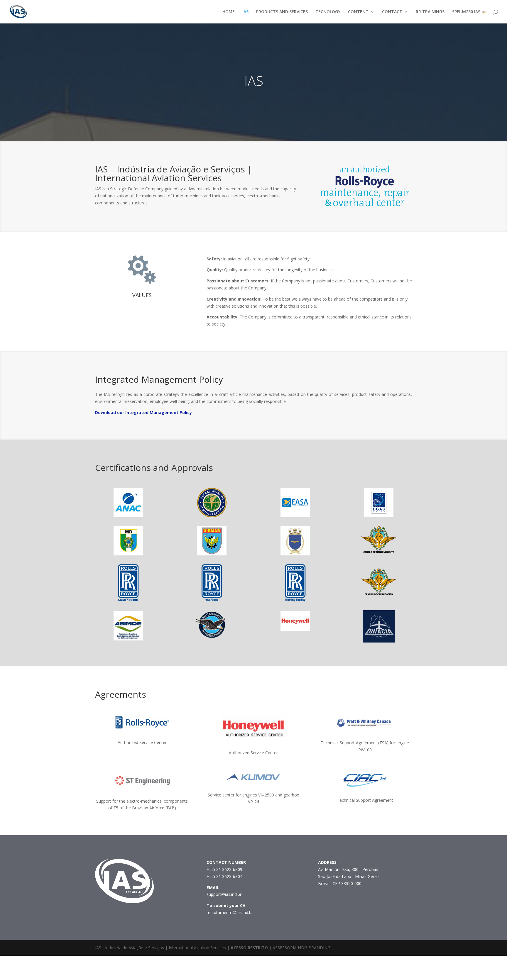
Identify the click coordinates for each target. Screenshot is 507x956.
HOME (228, 12)
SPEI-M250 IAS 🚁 (469, 12)
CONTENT (358, 12)
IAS (245, 12)
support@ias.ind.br (224, 894)
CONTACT (392, 12)
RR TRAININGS (430, 12)
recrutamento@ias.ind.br (230, 912)
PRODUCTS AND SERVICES (282, 12)
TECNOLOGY (327, 12)
